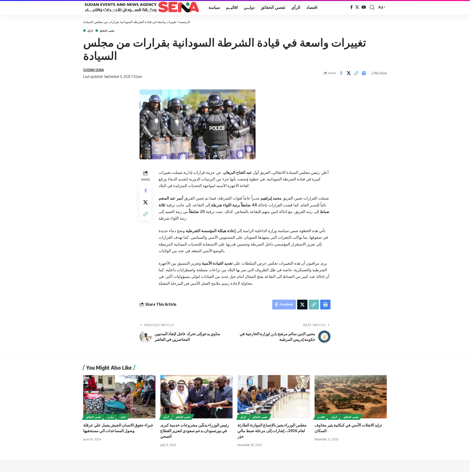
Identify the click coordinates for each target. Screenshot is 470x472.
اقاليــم (321, 416)
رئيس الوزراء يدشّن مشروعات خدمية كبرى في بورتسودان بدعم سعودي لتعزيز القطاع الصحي (194, 431)
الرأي (90, 30)
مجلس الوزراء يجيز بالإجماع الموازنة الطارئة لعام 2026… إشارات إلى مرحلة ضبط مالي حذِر (272, 431)
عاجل (123, 416)
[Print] (363, 73)
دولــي (110, 416)
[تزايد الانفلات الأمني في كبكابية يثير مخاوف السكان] (351, 396)
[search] (372, 7)
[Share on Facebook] (341, 73)
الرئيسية (184, 22)
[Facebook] (351, 7)
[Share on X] (348, 73)
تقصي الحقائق (107, 30)
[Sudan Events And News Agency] (142, 7)
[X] (357, 7)
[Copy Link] (356, 73)
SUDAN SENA (93, 70)
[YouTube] (363, 7)
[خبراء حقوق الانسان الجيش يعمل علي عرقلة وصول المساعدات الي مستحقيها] (119, 396)
